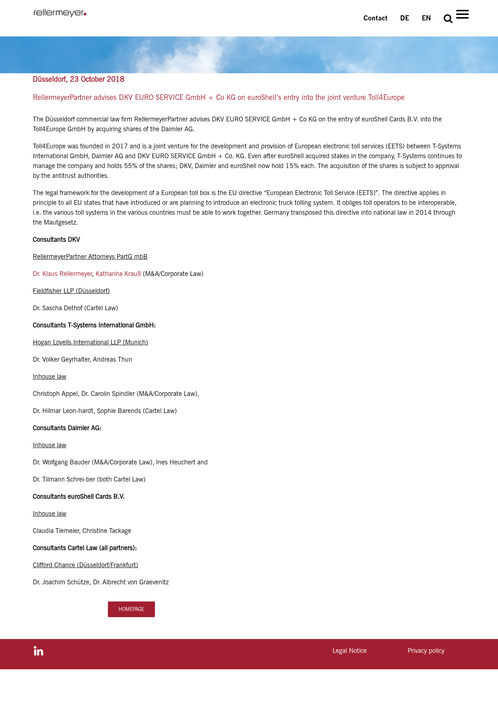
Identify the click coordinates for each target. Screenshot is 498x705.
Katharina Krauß (118, 273)
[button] (448, 18)
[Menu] (462, 13)
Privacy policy (426, 650)
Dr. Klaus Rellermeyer (62, 273)
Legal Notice (349, 650)
